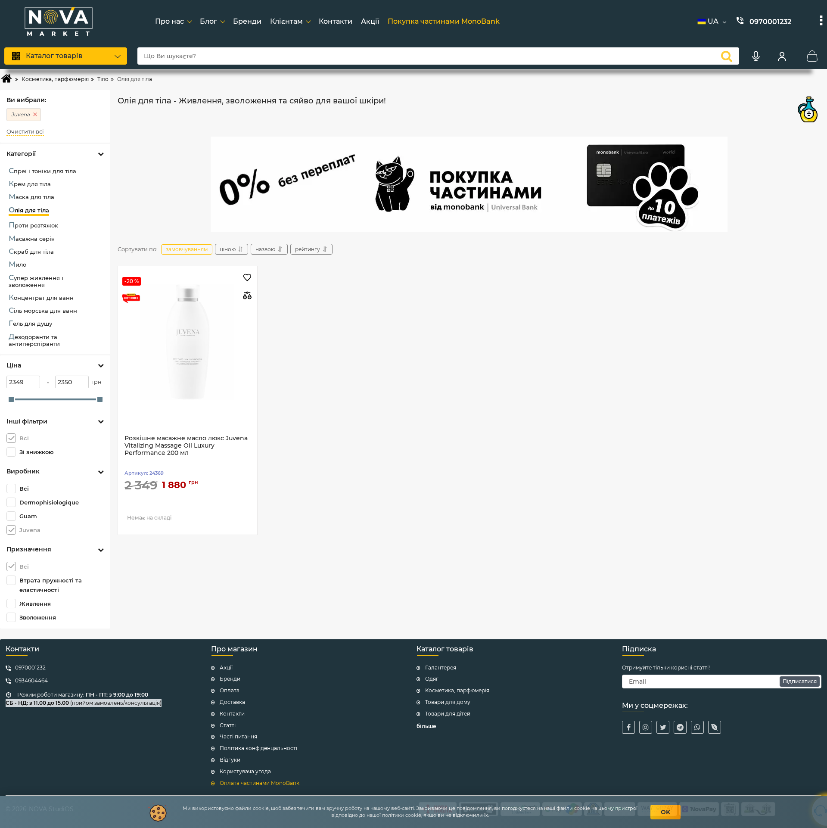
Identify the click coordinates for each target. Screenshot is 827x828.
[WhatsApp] (697, 727)
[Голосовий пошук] (756, 56)
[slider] (11, 399)
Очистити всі (25, 131)
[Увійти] (781, 56)
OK (665, 812)
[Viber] (714, 727)
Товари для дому (447, 702)
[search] (726, 56)
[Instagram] (645, 727)
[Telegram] (680, 727)
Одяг (431, 678)
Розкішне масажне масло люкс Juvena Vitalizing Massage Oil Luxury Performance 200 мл (186, 446)
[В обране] (247, 278)
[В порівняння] (247, 295)
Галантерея (440, 667)
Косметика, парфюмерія (457, 690)
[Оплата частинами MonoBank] (469, 184)
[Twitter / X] (662, 727)
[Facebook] (628, 727)
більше (426, 726)
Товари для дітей (447, 713)
